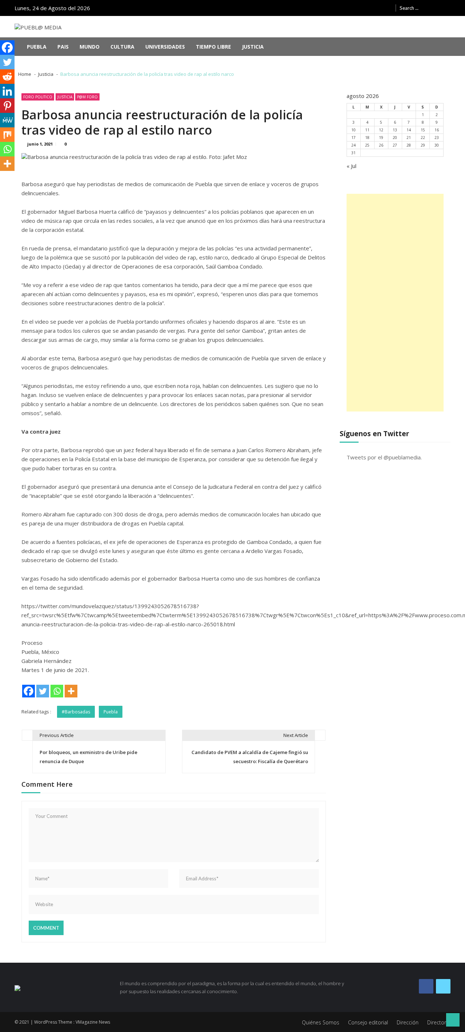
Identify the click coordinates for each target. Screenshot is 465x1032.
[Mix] (7, 134)
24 (353, 145)
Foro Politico (37, 96)
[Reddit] (7, 76)
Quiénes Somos (320, 1022)
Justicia (253, 46)
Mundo (90, 46)
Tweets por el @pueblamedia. (384, 457)
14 (409, 129)
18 (367, 137)
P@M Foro (87, 96)
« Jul (351, 165)
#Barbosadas (76, 712)
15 (423, 129)
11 (367, 129)
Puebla (36, 46)
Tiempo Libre (213, 46)
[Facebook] (28, 691)
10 (353, 129)
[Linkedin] (7, 91)
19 (381, 137)
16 (436, 129)
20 (395, 137)
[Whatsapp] (56, 691)
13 (395, 129)
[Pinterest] (7, 105)
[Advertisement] (395, 302)
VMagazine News (93, 1022)
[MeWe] (7, 120)
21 (409, 137)
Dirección (407, 1022)
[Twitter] (42, 691)
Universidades (165, 46)
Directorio (438, 1022)
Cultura (122, 46)
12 (381, 129)
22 (423, 137)
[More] (71, 691)
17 (353, 137)
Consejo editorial (368, 1022)
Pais (63, 46)
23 (436, 137)
